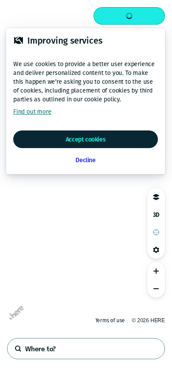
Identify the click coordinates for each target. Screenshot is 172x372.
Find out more (32, 111)
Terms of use (110, 320)
